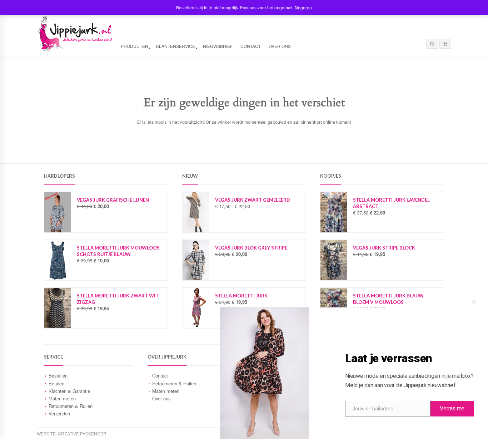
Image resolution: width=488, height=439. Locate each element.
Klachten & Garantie (69, 391)
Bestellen (58, 375)
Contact (250, 46)
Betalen (56, 383)
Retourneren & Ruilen (71, 406)
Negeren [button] (303, 7)
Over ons (280, 46)
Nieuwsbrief (218, 46)
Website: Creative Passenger (71, 433)
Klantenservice (175, 46)
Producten (134, 46)
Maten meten (62, 398)
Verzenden (59, 413)
